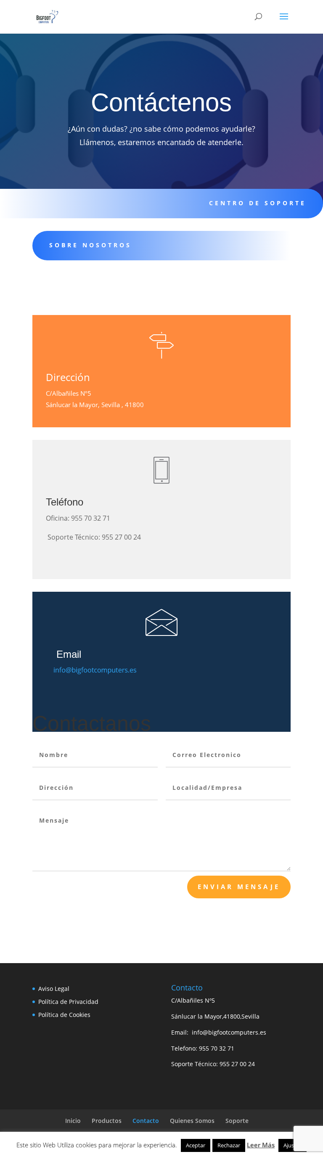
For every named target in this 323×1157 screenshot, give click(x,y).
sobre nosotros (90, 245)
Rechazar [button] (228, 1145)
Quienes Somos (192, 1121)
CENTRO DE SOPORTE (257, 203)
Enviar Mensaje (239, 886)
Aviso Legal (53, 989)
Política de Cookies (64, 1015)
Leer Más (261, 1145)
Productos (107, 1121)
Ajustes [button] (292, 1145)
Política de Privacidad (68, 1002)
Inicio (73, 1121)
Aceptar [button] (195, 1145)
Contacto (145, 1121)
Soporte (237, 1121)
